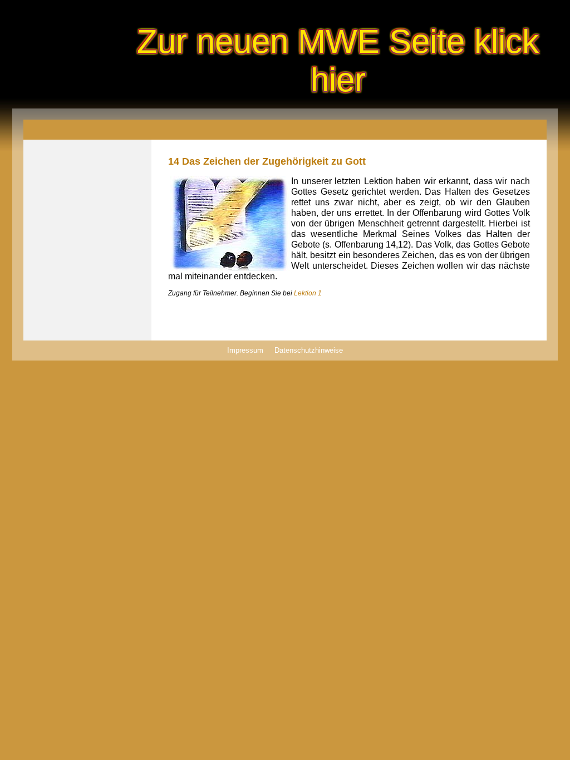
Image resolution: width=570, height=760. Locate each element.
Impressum (245, 350)
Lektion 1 (308, 293)
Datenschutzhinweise (308, 350)
